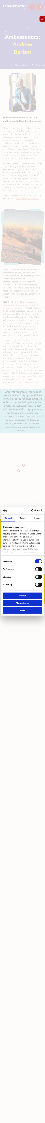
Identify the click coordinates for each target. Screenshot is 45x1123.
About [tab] (37, 518)
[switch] (38, 569)
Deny (22, 610)
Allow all (22, 596)
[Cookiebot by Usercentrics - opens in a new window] (31, 511)
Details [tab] (23, 518)
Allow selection (22, 603)
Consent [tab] (8, 518)
